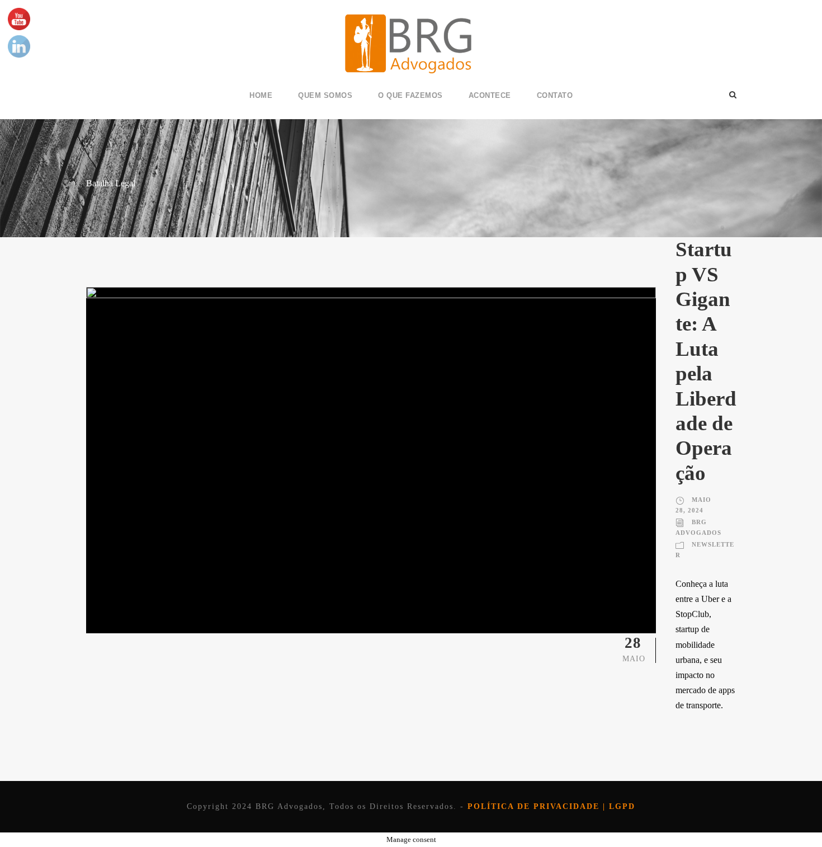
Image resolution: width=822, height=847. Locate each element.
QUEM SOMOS (325, 95)
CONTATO (555, 95)
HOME (260, 95)
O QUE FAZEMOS (410, 95)
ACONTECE (490, 95)
